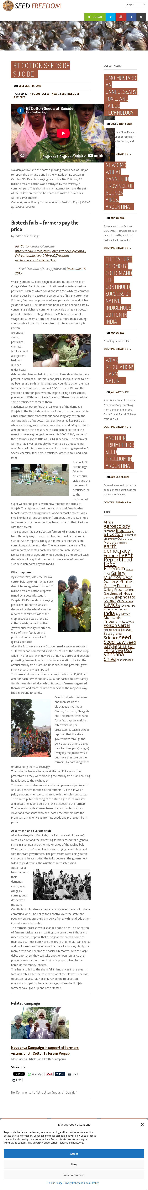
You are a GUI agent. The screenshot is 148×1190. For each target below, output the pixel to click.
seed (125, 637)
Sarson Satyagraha (117, 631)
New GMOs (126, 622)
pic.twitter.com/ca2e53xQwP (35, 260)
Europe (111, 555)
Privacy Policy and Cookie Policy (81, 1183)
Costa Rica (122, 542)
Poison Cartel (117, 625)
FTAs (107, 574)
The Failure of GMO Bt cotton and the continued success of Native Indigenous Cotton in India (119, 290)
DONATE (97, 17)
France (129, 569)
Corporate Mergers (118, 540)
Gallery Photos (118, 581)
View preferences (74, 1175)
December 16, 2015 (27, 86)
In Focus (34, 93)
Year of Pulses (125, 659)
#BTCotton (23, 246)
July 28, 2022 (115, 217)
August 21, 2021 (117, 476)
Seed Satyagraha (120, 644)
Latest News (50, 93)
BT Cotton (113, 534)
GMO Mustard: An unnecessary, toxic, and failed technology (121, 95)
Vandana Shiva (114, 656)
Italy (118, 614)
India (109, 613)
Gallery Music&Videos (118, 575)
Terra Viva (113, 650)
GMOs (112, 605)
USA (128, 650)
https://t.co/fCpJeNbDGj (69, 251)
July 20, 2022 (115, 332)
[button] (142, 1124)
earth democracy (117, 548)
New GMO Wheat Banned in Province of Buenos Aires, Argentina (120, 186)
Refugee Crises (112, 629)
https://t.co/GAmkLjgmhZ (33, 251)
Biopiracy (125, 530)
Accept (74, 1153)
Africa (109, 522)
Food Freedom (114, 566)
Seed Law (115, 641)
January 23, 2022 (117, 392)
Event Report (118, 557)
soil (131, 646)
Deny (74, 1164)
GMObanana (125, 601)
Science (111, 637)
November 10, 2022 (118, 123)
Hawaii (124, 609)
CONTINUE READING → (117, 154)
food (127, 559)
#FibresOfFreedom (55, 255)
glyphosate (125, 597)
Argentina (109, 531)
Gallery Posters (117, 585)
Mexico (125, 614)
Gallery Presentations (119, 589)
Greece (115, 609)
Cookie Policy (54, 1183)
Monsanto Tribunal (113, 619)
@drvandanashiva (28, 255)
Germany (109, 597)
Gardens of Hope (118, 593)
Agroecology (117, 526)
